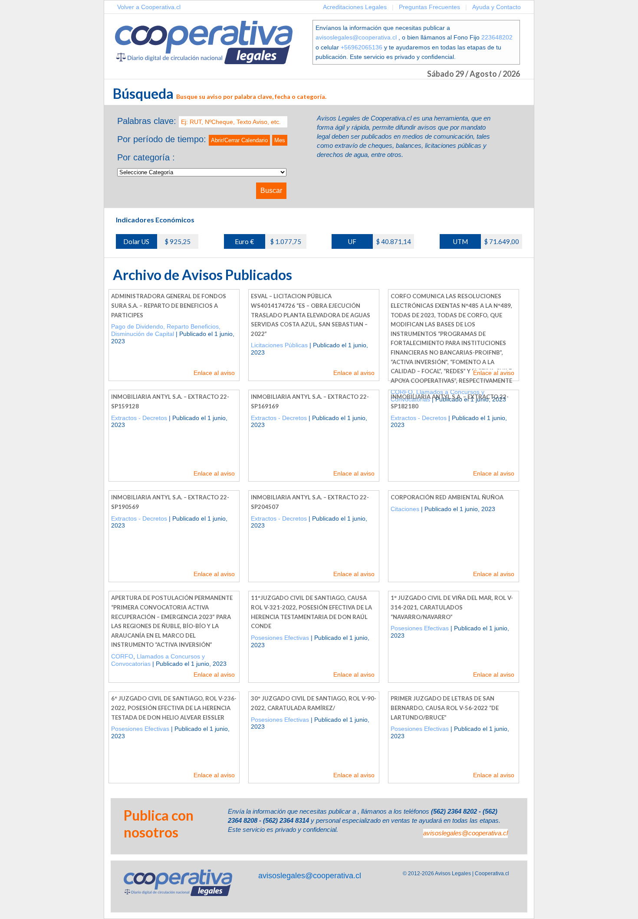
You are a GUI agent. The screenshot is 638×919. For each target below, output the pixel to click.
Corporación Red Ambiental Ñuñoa (447, 497)
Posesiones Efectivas (280, 637)
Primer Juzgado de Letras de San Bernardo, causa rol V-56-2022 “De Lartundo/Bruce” (445, 707)
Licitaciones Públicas (279, 345)
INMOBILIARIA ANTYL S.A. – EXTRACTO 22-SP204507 (310, 502)
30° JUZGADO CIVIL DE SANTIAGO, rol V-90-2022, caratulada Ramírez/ (313, 703)
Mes (279, 140)
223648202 (497, 37)
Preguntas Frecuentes (429, 6)
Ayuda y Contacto (496, 6)
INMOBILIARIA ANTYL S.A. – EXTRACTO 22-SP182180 (450, 401)
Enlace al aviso (214, 372)
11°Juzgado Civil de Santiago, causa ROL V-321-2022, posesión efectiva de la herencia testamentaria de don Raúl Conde (311, 611)
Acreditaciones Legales (355, 6)
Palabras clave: (146, 121)
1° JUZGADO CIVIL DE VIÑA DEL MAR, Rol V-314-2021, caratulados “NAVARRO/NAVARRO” (452, 607)
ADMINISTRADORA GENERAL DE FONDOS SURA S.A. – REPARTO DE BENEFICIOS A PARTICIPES (168, 305)
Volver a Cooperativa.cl (149, 6)
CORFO (122, 656)
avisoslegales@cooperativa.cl (356, 37)
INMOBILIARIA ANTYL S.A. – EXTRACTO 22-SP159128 (170, 401)
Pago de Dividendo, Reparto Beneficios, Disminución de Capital (165, 330)
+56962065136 (361, 47)
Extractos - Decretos (139, 417)
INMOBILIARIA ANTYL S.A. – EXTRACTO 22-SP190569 (170, 502)
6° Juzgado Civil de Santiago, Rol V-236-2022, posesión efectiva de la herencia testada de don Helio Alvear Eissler (174, 707)
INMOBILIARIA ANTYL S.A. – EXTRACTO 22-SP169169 (310, 401)
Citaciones (405, 508)
